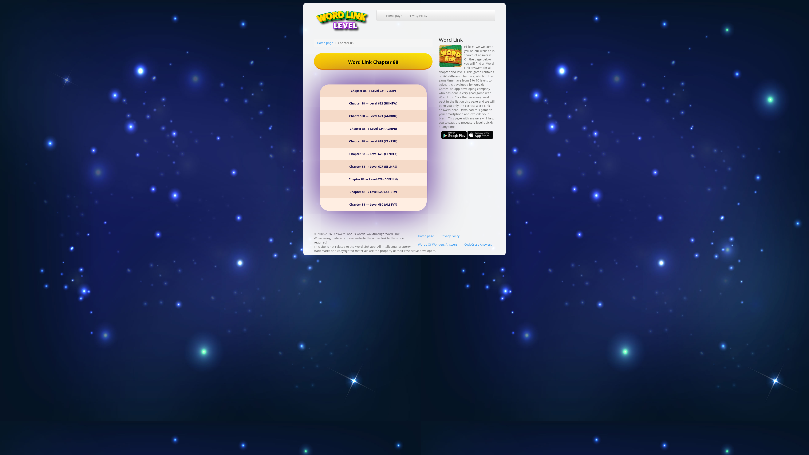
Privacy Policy (418, 16)
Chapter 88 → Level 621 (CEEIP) (373, 91)
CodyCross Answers (478, 244)
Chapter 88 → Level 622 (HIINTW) (373, 103)
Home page (394, 16)
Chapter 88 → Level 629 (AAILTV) (373, 192)
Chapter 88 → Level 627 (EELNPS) (373, 167)
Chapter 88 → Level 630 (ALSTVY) (373, 204)
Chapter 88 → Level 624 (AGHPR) (373, 129)
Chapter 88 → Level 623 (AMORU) (373, 116)
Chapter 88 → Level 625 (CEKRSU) (373, 141)
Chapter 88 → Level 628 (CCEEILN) (373, 179)
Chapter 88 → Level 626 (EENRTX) (373, 154)
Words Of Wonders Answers (438, 244)
